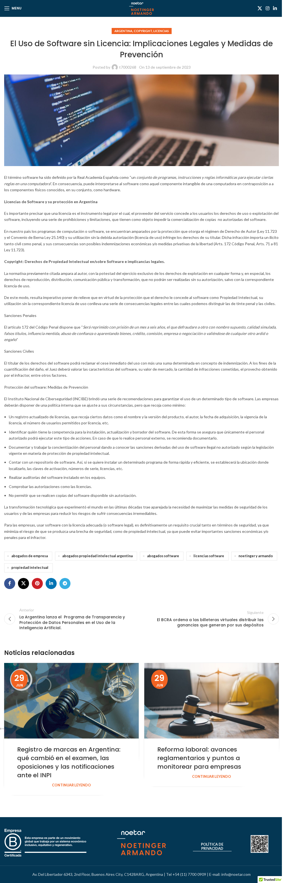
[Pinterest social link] (37, 583)
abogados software (163, 556)
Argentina (123, 31)
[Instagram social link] (267, 8)
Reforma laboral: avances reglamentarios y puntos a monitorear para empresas (199, 758)
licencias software (208, 556)
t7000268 (127, 67)
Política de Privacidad (212, 846)
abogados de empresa (29, 556)
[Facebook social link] (9, 583)
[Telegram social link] (64, 583)
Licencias (161, 31)
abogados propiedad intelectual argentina (97, 556)
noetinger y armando (256, 556)
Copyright (143, 31)
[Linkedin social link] (275, 8)
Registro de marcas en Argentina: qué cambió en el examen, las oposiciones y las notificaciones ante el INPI (68, 762)
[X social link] (260, 8)
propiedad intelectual (29, 568)
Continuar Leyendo (71, 785)
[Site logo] (141, 8)
